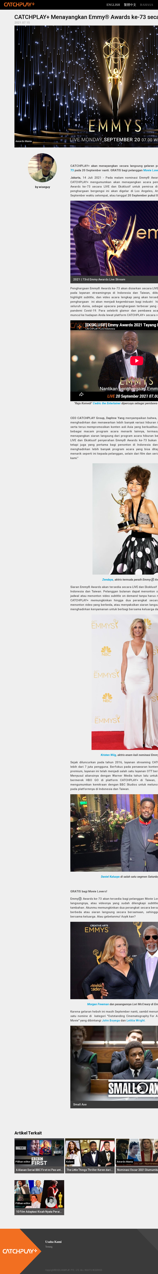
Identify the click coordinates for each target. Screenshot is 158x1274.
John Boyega (111, 1020)
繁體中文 (130, 4)
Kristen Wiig (108, 755)
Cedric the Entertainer (107, 403)
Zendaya (107, 579)
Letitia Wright (136, 1020)
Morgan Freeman (98, 1004)
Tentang (48, 1246)
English (113, 4)
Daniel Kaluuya (110, 876)
